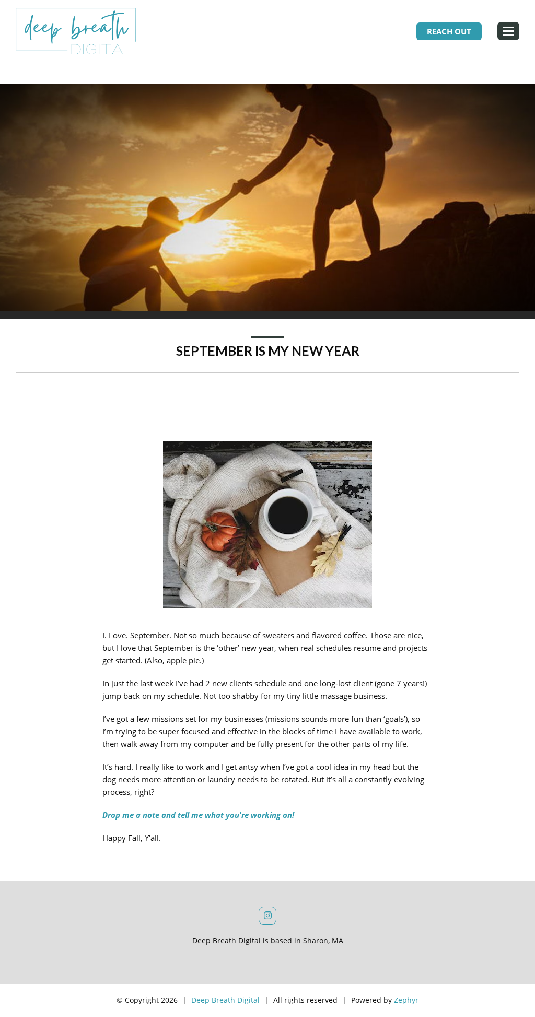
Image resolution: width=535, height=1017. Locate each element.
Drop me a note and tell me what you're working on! (198, 815)
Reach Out (449, 31)
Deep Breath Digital (225, 1000)
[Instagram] (267, 916)
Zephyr (406, 1000)
